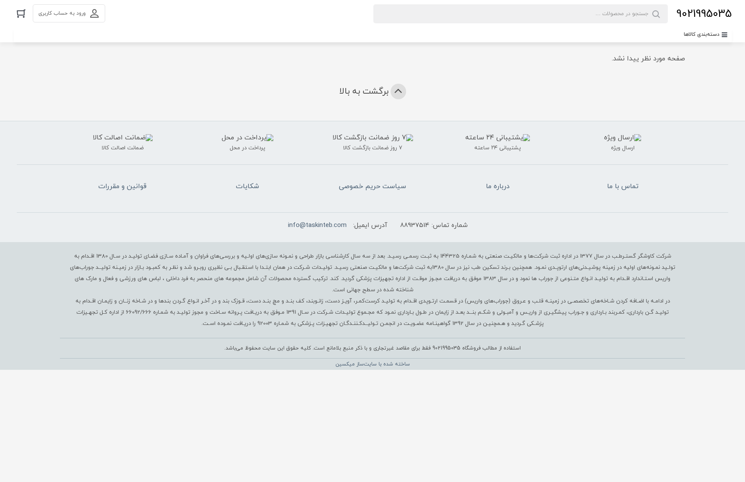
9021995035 (704, 14)
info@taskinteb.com (317, 225)
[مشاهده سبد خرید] (21, 13)
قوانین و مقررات (122, 186)
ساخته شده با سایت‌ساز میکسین (372, 364)
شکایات (247, 186)
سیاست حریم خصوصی (372, 186)
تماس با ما (623, 186)
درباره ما (498, 186)
